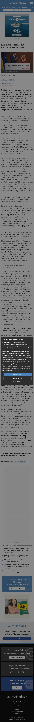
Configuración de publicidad (16, 366)
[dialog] (17, 361)
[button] (17, 382)
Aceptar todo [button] (17, 374)
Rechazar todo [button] (17, 378)
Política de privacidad (13, 370)
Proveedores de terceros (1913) (10, 355)
